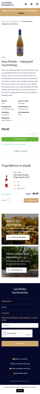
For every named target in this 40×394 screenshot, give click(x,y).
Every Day (27, 381)
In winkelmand (20, 139)
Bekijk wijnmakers (18, 237)
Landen (10, 21)
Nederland (18, 21)
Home (4, 21)
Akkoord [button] (20, 391)
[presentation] (17, 333)
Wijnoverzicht (17, 270)
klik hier (21, 13)
